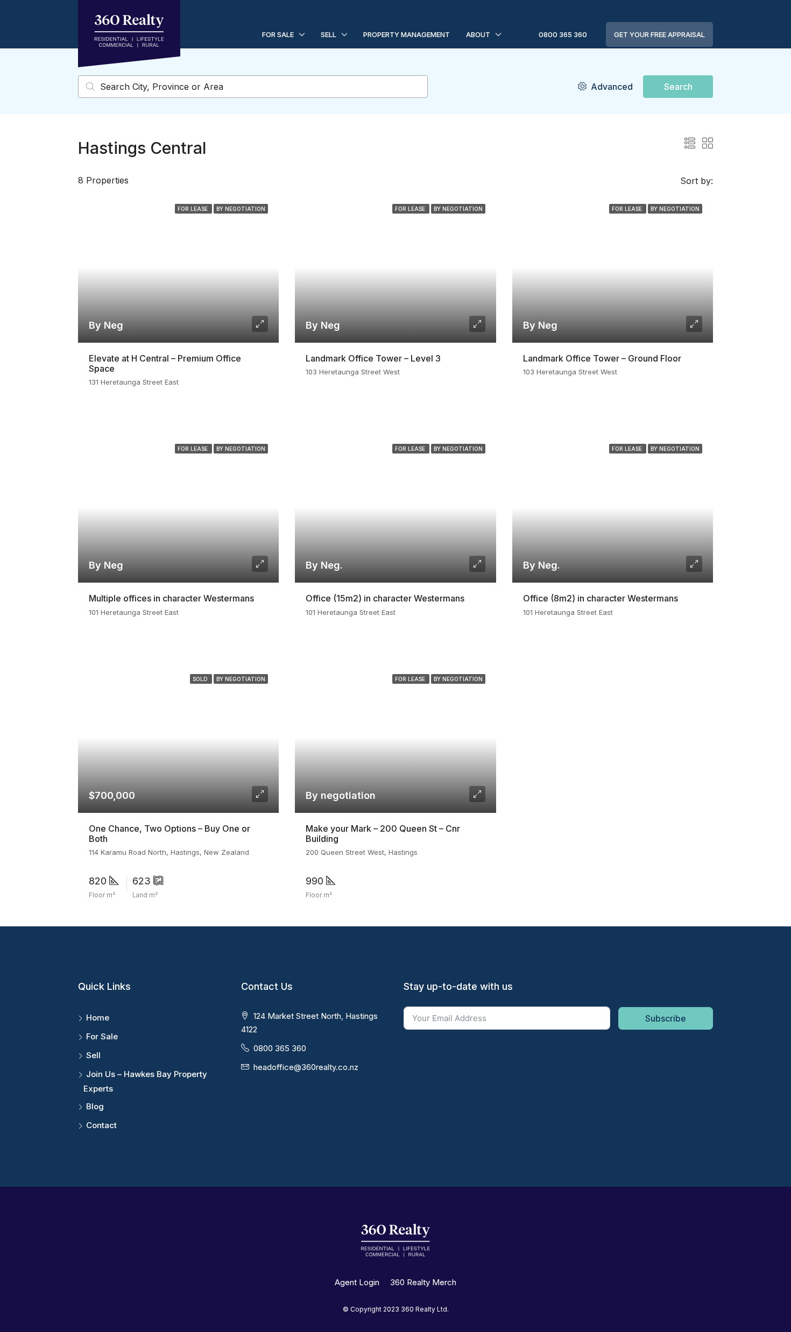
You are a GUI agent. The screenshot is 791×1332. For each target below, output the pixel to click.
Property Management (406, 34)
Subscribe (665, 1018)
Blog (95, 1106)
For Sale (278, 34)
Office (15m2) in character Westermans (385, 598)
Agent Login (357, 1282)
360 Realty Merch (423, 1282)
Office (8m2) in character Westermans (600, 598)
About (478, 34)
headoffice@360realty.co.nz (305, 1067)
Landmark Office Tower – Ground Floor (602, 358)
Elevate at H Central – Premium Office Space (165, 363)
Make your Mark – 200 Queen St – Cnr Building (383, 833)
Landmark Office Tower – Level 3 (373, 358)
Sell (328, 34)
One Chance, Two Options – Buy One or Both (169, 833)
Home (97, 1017)
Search (678, 86)
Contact (101, 1125)
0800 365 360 (563, 34)
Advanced (611, 86)
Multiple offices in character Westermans (171, 598)
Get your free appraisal (659, 34)
